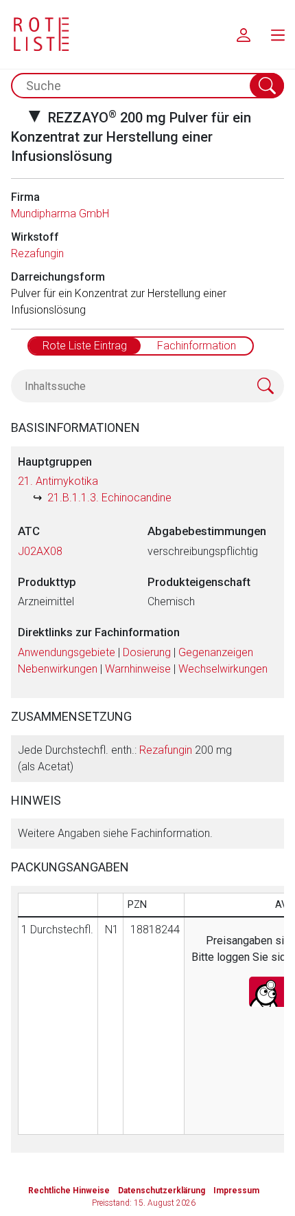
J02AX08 (40, 551)
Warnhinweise (138, 668)
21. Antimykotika (58, 481)
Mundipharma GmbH (60, 213)
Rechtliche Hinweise (69, 1190)
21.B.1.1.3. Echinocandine (109, 497)
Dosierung (147, 652)
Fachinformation (196, 345)
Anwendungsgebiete (66, 652)
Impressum (236, 1190)
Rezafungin (37, 253)
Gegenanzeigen (215, 652)
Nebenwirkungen (57, 668)
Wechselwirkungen (223, 668)
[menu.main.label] (278, 34)
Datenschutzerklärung (161, 1190)
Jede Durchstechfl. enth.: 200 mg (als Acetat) (125, 758)
